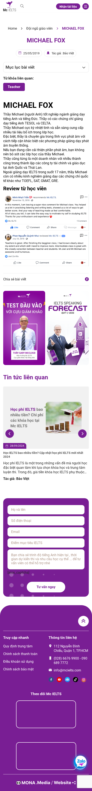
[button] (9, 433)
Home (12, 28)
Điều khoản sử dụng (18, 662)
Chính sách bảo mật (18, 669)
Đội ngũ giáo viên (39, 28)
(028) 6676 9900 (66, 658)
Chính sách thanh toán (20, 654)
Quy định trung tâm (18, 646)
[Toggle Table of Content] (81, 67)
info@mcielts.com (67, 670)
